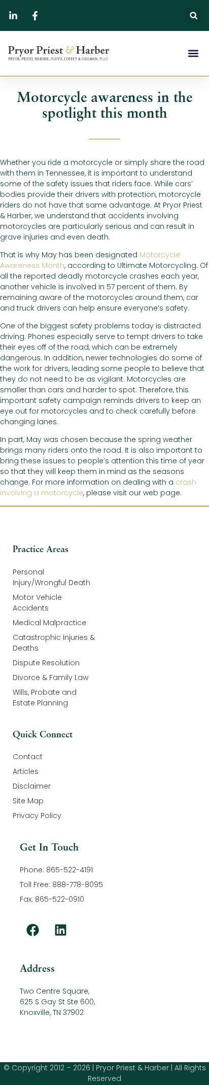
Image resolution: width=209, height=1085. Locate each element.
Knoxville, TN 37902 (52, 1012)
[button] (193, 15)
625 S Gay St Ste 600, (57, 1002)
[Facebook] (32, 929)
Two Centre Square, (54, 991)
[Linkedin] (60, 929)
